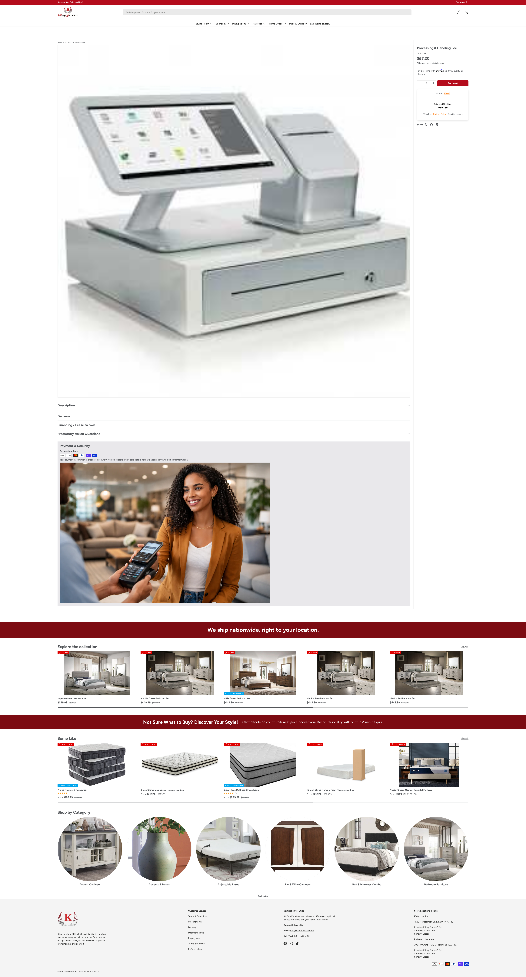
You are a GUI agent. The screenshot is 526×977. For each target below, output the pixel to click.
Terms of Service (196, 943)
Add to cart (453, 83)
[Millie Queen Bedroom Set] (263, 673)
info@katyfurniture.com (302, 930)
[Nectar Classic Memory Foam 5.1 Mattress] (429, 765)
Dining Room (239, 23)
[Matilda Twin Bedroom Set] (346, 673)
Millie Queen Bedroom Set (237, 698)
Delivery (192, 927)
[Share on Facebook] (431, 124)
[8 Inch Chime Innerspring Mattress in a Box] (180, 765)
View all (464, 646)
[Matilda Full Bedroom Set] (429, 673)
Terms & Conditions (197, 916)
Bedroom (221, 23)
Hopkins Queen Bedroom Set (72, 698)
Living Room (202, 23)
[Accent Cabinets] (90, 849)
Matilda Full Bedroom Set (402, 698)
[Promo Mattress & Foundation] (97, 765)
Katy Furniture (69, 971)
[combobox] (267, 12)
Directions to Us (196, 932)
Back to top (263, 896)
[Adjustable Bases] (228, 849)
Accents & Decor (159, 884)
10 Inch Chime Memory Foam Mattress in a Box (330, 790)
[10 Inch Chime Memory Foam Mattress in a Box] (346, 765)
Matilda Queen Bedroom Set (155, 698)
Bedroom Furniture (436, 884)
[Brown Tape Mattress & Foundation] (263, 765)
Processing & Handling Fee (75, 42)
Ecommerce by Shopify (90, 971)
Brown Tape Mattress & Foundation (241, 790)
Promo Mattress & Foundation (72, 790)
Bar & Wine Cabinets (298, 884)
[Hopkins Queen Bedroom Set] (97, 673)
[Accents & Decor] (159, 849)
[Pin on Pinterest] (437, 124)
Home (60, 42)
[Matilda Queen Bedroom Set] (180, 673)
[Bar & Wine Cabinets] (297, 849)
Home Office (276, 23)
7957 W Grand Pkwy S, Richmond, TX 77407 (436, 944)
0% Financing (194, 921)
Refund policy (195, 949)
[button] (467, 12)
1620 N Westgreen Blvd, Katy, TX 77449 (433, 921)
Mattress (257, 23)
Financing (460, 2)
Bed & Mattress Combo (366, 884)
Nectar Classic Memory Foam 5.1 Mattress (411, 790)
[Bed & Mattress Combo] (367, 849)
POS (76, 971)
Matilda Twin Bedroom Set (320, 698)
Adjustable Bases (228, 884)
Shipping (420, 63)
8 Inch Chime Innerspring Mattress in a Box (162, 790)
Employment (194, 938)
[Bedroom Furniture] (436, 849)
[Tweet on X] (426, 124)
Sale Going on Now (320, 23)
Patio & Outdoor (298, 23)
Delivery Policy (440, 114)
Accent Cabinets (89, 884)
